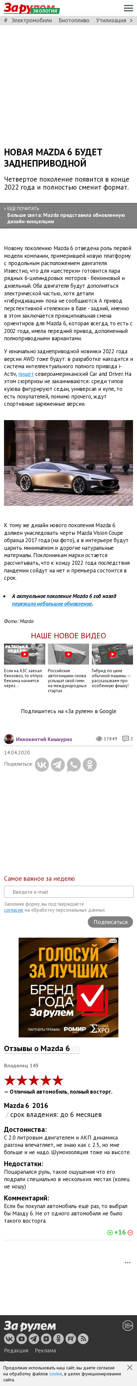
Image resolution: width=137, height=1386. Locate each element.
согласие (13, 910)
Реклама (45, 1350)
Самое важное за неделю (39, 878)
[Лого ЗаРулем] (30, 1326)
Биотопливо (74, 20)
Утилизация (111, 20)
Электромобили (31, 20)
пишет (26, 374)
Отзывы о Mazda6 (42, 1048)
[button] (130, 1368)
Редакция (16, 1350)
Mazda (14, 1105)
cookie (55, 1374)
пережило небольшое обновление (52, 603)
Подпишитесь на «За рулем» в (68, 711)
